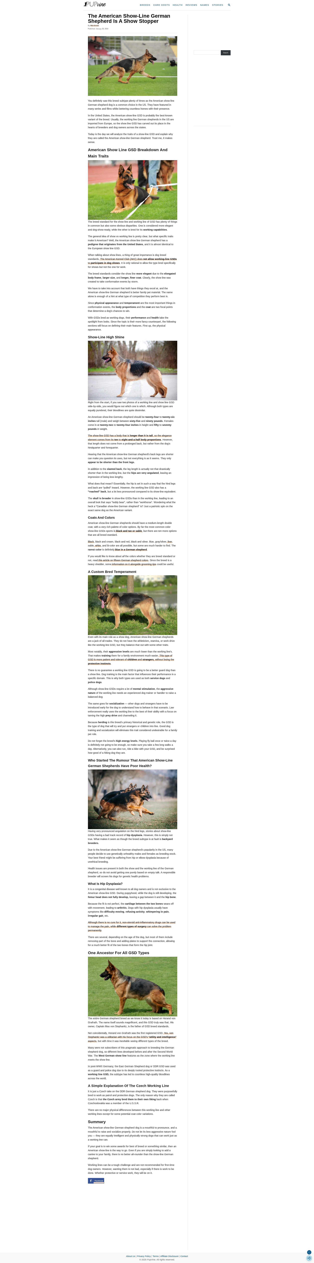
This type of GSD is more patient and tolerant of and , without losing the (131, 659)
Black (91, 541)
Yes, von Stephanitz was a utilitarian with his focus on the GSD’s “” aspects (132, 1037)
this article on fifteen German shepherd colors (123, 560)
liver (169, 541)
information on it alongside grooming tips (133, 564)
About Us (130, 1256)
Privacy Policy (144, 1256)
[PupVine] (106, 5)
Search (225, 53)
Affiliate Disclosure (169, 1256)
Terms (156, 1256)
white (97, 545)
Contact (184, 1256)
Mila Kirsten (94, 26)
